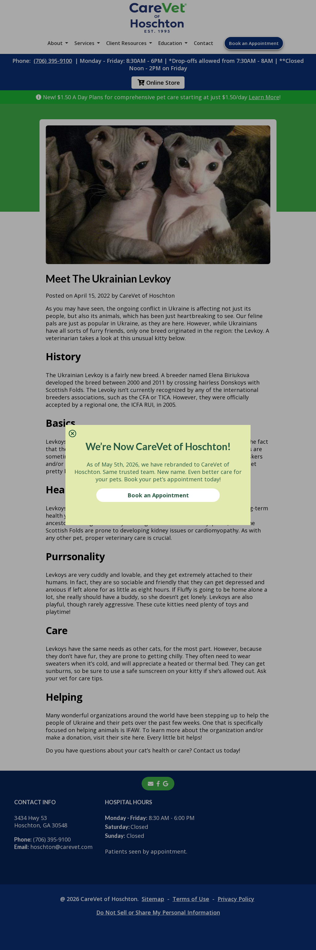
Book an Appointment (158, 495)
